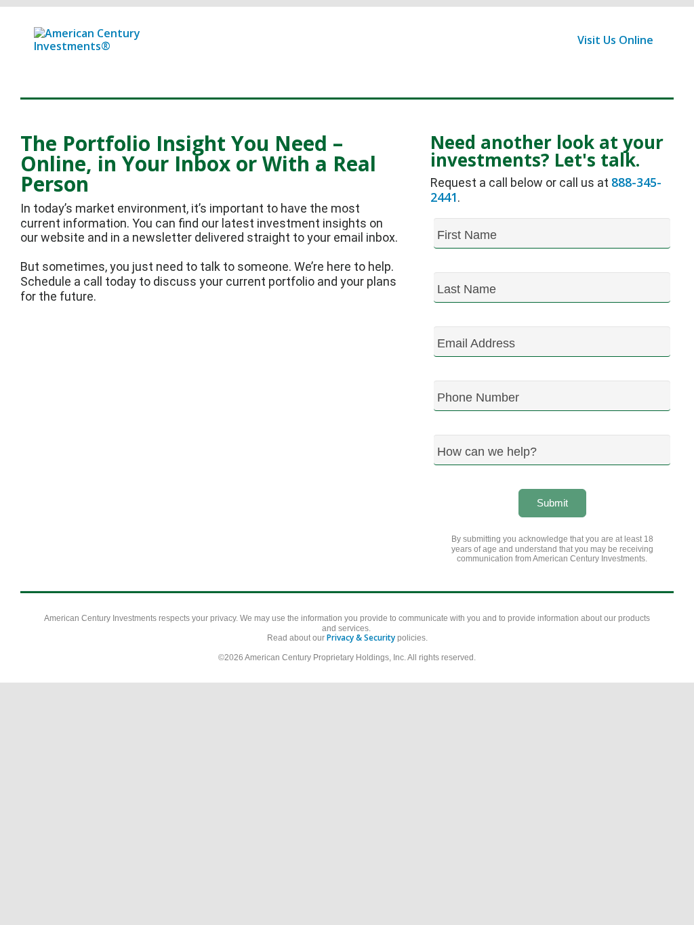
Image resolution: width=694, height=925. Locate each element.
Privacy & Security (361, 637)
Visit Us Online (615, 40)
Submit (552, 503)
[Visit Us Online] (186, 52)
